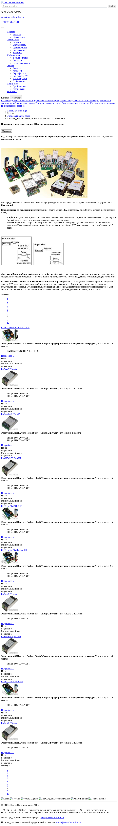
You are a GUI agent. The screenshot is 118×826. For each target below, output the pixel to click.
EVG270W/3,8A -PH (11, 458)
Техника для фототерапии (48, 103)
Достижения (19, 50)
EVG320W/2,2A (9, 723)
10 (8, 322)
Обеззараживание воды (87, 100)
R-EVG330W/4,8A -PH (12, 681)
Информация (13, 55)
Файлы (10, 65)
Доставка (17, 60)
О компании (13, 39)
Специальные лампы (24, 103)
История (17, 42)
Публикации (19, 81)
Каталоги (17, 71)
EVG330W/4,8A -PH (11, 636)
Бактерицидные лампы (12, 100)
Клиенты (17, 52)
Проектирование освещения (75, 103)
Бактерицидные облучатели (38, 100)
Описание (6, 131)
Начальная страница (17, 110)
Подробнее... (7, 356)
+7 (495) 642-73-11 (10, 22)
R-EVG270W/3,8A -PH (12, 506)
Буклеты (17, 68)
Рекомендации (20, 78)
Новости (11, 32)
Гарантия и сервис (22, 63)
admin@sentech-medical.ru (68, 822)
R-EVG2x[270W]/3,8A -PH (14, 550)
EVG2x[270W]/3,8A (11, 414)
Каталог (17, 98)
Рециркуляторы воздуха (64, 100)
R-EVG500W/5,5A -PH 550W (15, 327)
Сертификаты (19, 73)
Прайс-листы (19, 86)
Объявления (19, 37)
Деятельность (19, 45)
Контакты (12, 91)
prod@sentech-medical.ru (12, 17)
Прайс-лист (12, 83)
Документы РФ (20, 76)
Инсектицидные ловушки (102, 103)
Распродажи (19, 89)
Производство (20, 47)
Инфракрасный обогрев (13, 106)
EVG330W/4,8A (9, 594)
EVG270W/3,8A (9, 369)
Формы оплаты (20, 58)
